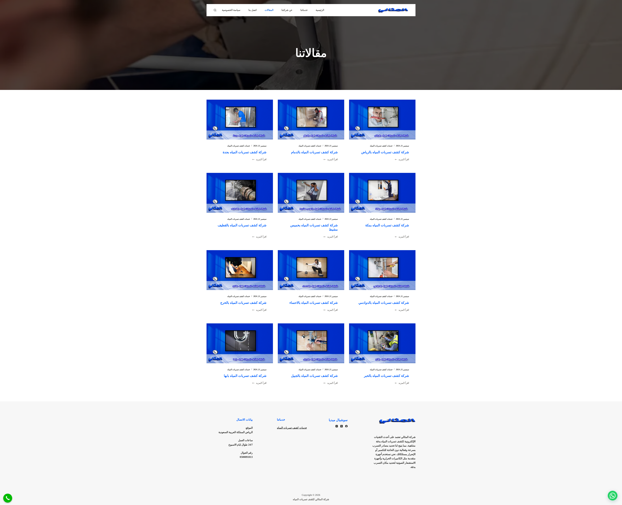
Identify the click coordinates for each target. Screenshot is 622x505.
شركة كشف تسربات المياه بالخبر (386, 375)
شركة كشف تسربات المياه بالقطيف (242, 225)
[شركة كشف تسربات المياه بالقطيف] (240, 193)
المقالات (269, 10)
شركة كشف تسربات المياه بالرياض (385, 152)
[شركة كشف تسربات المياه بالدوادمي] (382, 270)
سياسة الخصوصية (231, 10)
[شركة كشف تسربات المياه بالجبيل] (311, 343)
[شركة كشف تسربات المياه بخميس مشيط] (311, 193)
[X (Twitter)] (341, 426)
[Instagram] (336, 426)
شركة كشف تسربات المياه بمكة (387, 225)
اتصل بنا (252, 10)
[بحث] (215, 10)
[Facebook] (346, 426)
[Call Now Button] (7, 498)
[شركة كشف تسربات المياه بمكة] (382, 193)
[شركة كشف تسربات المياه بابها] (240, 343)
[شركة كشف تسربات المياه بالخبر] (382, 343)
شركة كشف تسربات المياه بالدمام (314, 152)
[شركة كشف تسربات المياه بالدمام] (311, 119)
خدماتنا (304, 10)
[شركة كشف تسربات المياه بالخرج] (240, 270)
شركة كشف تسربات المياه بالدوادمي (383, 302)
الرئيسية (320, 10)
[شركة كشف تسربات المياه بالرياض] (382, 119)
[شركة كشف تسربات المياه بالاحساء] (311, 270)
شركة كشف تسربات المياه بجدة (244, 152)
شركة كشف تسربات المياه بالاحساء (313, 302)
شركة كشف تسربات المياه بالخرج (243, 302)
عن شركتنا (287, 10)
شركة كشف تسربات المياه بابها (245, 375)
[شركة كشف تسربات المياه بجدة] (240, 119)
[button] (612, 495)
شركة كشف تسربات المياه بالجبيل (314, 375)
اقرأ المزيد (403, 160)
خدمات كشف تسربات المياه (381, 146)
